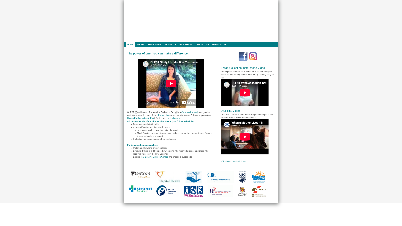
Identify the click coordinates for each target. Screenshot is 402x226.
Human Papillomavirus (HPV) (140, 118)
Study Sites (154, 44)
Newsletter (219, 44)
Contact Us (202, 44)
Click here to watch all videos (233, 161)
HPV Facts (170, 44)
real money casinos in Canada (154, 157)
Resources (185, 44)
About (140, 44)
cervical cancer (173, 118)
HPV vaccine (163, 115)
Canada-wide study (190, 112)
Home (130, 44)
